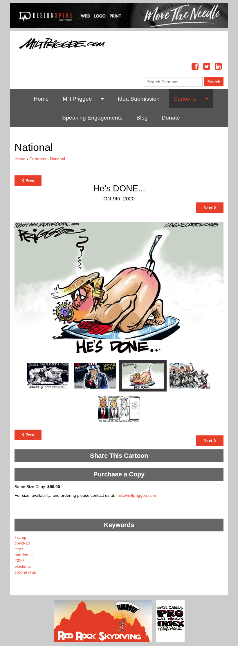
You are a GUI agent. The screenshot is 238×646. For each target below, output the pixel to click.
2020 (19, 560)
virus (19, 549)
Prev (29, 180)
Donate (171, 118)
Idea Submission (139, 99)
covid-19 (22, 543)
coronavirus (25, 572)
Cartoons (185, 99)
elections (23, 566)
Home (41, 99)
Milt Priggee (77, 99)
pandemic (24, 554)
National (57, 158)
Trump (20, 537)
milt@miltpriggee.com (136, 495)
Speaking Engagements (92, 118)
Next (208, 207)
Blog (142, 118)
